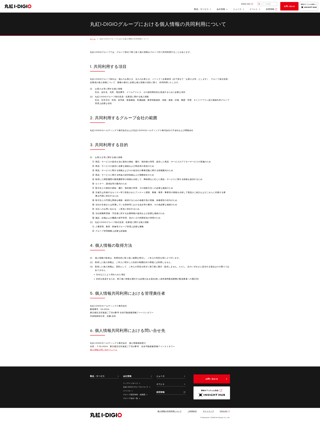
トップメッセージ (130, 383)
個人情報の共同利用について (170, 411)
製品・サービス (201, 9)
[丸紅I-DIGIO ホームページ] (17, 6)
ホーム (93, 39)
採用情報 (270, 9)
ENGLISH (245, 4)
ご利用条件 (192, 411)
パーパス (126, 391)
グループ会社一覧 (130, 398)
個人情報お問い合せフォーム (103, 350)
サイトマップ (208, 411)
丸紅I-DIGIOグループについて (135, 387)
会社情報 (221, 9)
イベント (254, 9)
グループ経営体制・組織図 (134, 395)
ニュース (237, 9)
